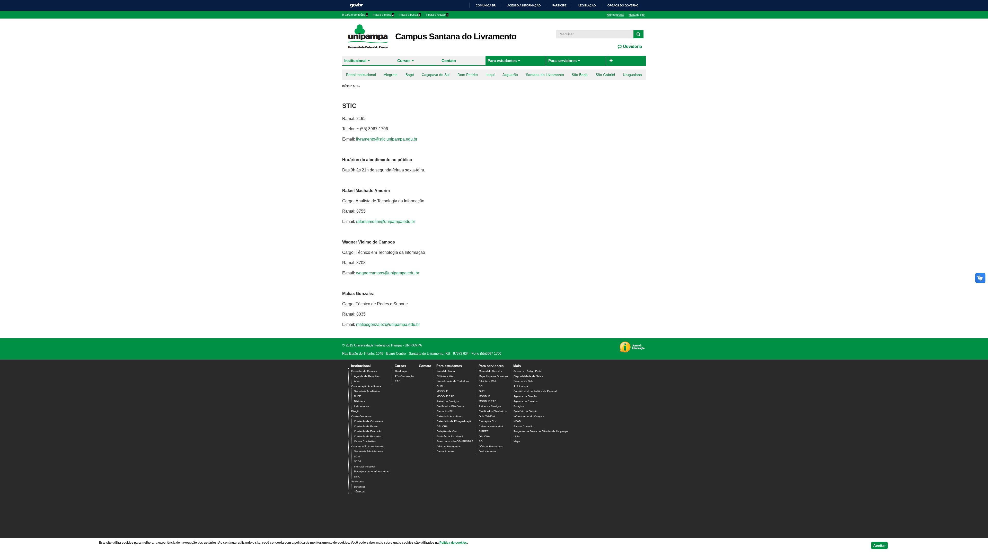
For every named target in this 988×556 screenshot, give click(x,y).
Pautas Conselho (524, 426)
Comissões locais (361, 416)
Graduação (401, 371)
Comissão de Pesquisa (367, 436)
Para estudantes (502, 60)
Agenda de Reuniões (367, 376)
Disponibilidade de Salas (528, 376)
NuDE (357, 396)
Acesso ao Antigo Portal (528, 371)
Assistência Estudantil (450, 436)
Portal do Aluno (446, 371)
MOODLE (442, 391)
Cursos (403, 60)
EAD (397, 381)
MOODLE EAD (445, 396)
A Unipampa (521, 386)
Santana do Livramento (545, 75)
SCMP (357, 456)
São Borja (580, 75)
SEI (481, 386)
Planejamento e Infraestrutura (372, 471)
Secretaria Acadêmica (367, 391)
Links (517, 436)
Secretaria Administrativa (368, 451)
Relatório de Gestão (525, 411)
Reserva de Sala (523, 381)
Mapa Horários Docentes (493, 376)
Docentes (359, 486)
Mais (517, 366)
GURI (440, 386)
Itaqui (490, 75)
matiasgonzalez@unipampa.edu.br (388, 324)
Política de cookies (453, 542)
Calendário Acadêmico (450, 416)
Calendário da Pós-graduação (454, 421)
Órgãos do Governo (622, 5)
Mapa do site (637, 14)
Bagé (409, 75)
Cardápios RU (445, 411)
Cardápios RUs (488, 421)
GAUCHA (442, 426)
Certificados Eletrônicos (450, 406)
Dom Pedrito (467, 75)
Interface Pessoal (364, 466)
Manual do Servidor (490, 371)
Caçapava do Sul (435, 75)
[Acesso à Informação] (632, 351)
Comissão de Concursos (368, 421)
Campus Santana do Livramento (455, 36)
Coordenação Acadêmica (366, 386)
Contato (449, 60)
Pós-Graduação (404, 376)
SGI (481, 441)
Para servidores (562, 60)
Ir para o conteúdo (355, 14)
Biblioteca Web (445, 376)
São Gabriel (605, 75)
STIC (357, 476)
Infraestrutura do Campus (529, 416)
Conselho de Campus (364, 371)
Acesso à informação (524, 5)
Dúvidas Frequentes (449, 446)
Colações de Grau (447, 431)
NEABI (518, 421)
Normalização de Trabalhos (453, 381)
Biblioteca (360, 401)
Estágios (519, 406)
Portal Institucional (361, 75)
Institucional (355, 60)
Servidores (357, 481)
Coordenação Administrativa (367, 446)
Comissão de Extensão (368, 431)
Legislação (587, 5)
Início (346, 86)
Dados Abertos (445, 451)
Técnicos (359, 491)
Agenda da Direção (525, 396)
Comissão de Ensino (366, 426)
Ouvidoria (632, 46)
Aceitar (879, 545)
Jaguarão (510, 75)
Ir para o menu (383, 14)
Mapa (517, 441)
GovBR (356, 5)
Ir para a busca (409, 14)
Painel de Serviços (448, 401)
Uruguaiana (632, 75)
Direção (355, 411)
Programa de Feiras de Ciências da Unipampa (541, 431)
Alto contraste (615, 14)
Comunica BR (486, 5)
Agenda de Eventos (525, 401)
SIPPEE (484, 431)
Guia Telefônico (488, 416)
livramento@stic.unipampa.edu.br (386, 139)
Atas (356, 381)
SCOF (357, 461)
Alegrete (391, 75)
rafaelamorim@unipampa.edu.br (385, 221)
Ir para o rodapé (437, 14)
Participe (559, 5)
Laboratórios (361, 406)
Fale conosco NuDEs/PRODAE (455, 441)
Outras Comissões (365, 441)
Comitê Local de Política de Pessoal (535, 391)
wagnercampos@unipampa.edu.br (387, 273)
